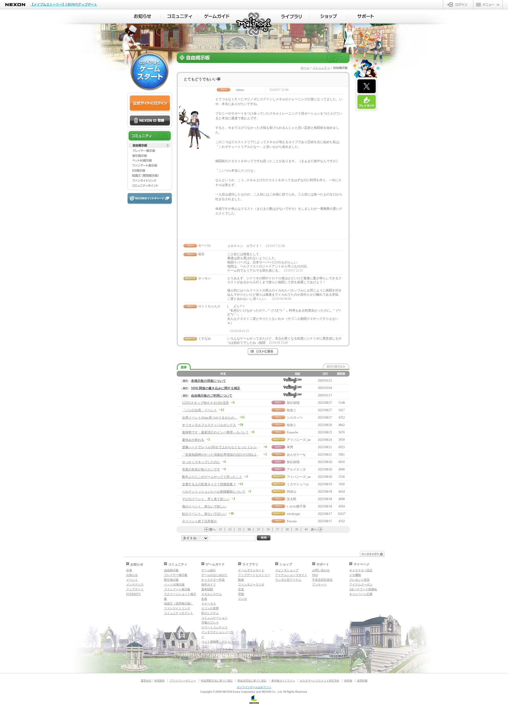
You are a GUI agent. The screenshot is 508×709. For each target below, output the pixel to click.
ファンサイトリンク (177, 608)
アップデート (135, 589)
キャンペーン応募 (361, 594)
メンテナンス (135, 584)
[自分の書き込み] (336, 366)
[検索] (264, 538)
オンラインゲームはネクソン (254, 687)
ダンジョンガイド (213, 651)
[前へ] (206, 529)
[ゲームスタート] (149, 71)
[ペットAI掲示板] (150, 160)
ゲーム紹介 (208, 570)
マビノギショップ (286, 570)
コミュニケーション (214, 617)
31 (220, 529)
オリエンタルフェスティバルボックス (209, 425)
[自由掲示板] (150, 145)
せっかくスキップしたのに (201, 462)
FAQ (315, 575)
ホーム (305, 67)
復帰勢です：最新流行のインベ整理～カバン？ (215, 432)
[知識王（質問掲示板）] (150, 175)
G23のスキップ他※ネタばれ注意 (205, 403)
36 (268, 529)
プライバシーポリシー (183, 680)
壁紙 (241, 594)
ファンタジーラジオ (251, 584)
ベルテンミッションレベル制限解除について (214, 491)
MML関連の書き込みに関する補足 (215, 388)
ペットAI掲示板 (174, 584)
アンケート (319, 584)
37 (277, 529)
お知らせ (132, 575)
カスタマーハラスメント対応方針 (319, 680)
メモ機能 (355, 575)
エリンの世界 (210, 608)
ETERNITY (133, 594)
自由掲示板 (171, 570)
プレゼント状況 (359, 579)
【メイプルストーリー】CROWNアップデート (63, 4)
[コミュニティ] (179, 16)
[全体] (184, 366)
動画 (241, 579)
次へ (314, 529)
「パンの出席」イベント (199, 410)
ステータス (208, 603)
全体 (129, 570)
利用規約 (159, 680)
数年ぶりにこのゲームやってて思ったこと (212, 477)
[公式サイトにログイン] (149, 103)
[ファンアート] (150, 165)
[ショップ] (328, 16)
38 (287, 529)
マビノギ (254, 24)
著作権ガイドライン (283, 680)
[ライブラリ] (291, 16)
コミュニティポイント (178, 613)
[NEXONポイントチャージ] (149, 199)
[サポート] (365, 16)
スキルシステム (211, 594)
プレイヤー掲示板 (175, 575)
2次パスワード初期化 (363, 589)
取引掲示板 (171, 579)
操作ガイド (208, 584)
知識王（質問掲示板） (178, 603)
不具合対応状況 (322, 579)
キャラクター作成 (213, 579)
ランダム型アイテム (288, 579)
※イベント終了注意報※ (199, 521)
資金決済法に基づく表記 (251, 680)
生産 (204, 598)
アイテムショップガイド (291, 575)
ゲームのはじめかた (214, 575)
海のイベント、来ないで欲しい (204, 506)
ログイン (458, 4)
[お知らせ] (142, 16)
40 (306, 529)
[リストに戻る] (263, 351)
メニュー (487, 4)
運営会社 (146, 680)
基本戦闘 (207, 589)
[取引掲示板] (150, 155)
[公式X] (366, 86)
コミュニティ (321, 67)
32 (230, 529)
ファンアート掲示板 (177, 589)
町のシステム (210, 613)
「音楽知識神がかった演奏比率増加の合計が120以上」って (224, 454)
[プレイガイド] (366, 102)
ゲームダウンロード (251, 570)
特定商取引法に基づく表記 (217, 680)
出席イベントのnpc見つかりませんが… (209, 417)
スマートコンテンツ (214, 627)
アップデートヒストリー (254, 575)
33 (239, 529)
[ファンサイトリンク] (150, 180)
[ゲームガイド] (216, 16)
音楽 (241, 589)
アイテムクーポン (361, 584)
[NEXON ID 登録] (149, 120)
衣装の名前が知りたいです (201, 469)
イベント (132, 579)
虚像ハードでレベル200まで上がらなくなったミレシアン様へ (225, 447)
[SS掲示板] (150, 170)
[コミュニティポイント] (150, 185)
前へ (212, 529)
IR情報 (348, 680)
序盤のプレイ (210, 622)
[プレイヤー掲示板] (150, 150)
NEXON (15, 4)
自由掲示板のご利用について (211, 395)
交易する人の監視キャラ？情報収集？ (209, 484)
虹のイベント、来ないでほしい (204, 514)
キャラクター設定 (361, 570)
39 (296, 529)
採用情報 (362, 680)
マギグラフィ (210, 655)
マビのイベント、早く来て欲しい (206, 499)
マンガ (242, 598)
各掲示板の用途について (208, 381)
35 (258, 529)
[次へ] (320, 529)
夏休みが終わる (193, 440)
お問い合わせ (321, 570)
